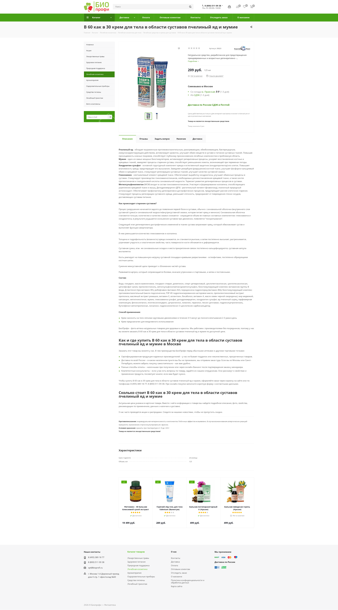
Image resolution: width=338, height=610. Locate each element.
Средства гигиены (136, 580)
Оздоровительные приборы (141, 576)
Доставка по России (200, 104)
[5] (199, 48)
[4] (196, 48)
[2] (191, 48)
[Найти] (190, 6)
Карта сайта (176, 586)
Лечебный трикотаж (137, 584)
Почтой (225, 104)
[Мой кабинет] (229, 6)
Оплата (174, 565)
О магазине (176, 576)
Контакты (175, 558)
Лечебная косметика (137, 569)
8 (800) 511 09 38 (213, 5)
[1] (189, 48)
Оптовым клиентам (180, 569)
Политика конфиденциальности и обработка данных (187, 581)
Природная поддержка (138, 565)
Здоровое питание (136, 561)
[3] (194, 48)
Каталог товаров (136, 551)
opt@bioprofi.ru (95, 567)
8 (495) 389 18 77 (96, 557)
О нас (174, 551)
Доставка (175, 561)
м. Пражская (208, 91)
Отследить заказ (179, 572)
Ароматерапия (134, 572)
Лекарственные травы (138, 558)
